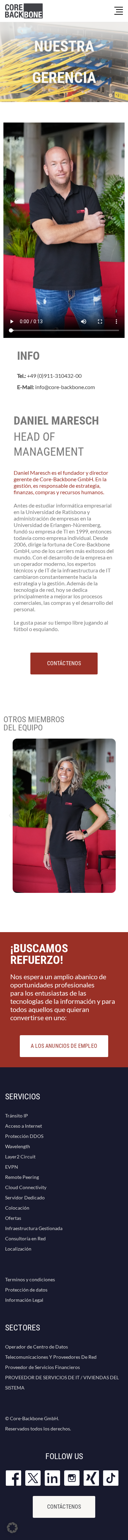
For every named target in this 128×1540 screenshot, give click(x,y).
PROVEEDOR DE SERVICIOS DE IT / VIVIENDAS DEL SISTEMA (62, 1382)
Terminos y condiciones (30, 1279)
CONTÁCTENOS (64, 663)
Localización (18, 1249)
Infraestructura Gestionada (33, 1228)
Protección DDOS (24, 1136)
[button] (10, 815)
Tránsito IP (16, 1115)
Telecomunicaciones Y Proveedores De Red (51, 1357)
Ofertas (13, 1218)
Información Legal (24, 1300)
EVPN (11, 1167)
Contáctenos (64, 1506)
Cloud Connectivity (25, 1187)
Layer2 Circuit (20, 1156)
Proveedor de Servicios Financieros (42, 1367)
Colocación (17, 1208)
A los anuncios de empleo (64, 1046)
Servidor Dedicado (25, 1197)
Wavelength (17, 1146)
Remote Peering (22, 1177)
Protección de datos (26, 1290)
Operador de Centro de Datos (36, 1347)
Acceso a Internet (23, 1126)
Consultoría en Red (25, 1238)
